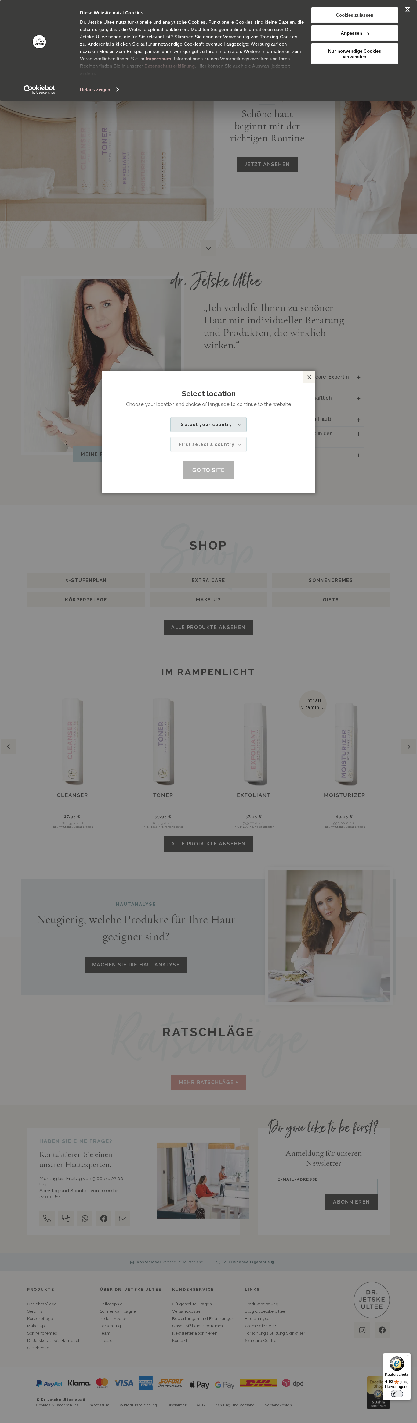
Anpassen (351, 33)
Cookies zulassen (354, 15)
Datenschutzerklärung (169, 66)
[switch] (397, 1393)
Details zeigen (95, 89)
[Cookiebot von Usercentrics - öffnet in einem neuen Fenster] (39, 89)
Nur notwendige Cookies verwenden (354, 53)
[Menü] (407, 1356)
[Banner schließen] (407, 9)
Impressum (158, 58)
